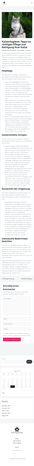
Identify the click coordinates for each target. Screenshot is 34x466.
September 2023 (6, 413)
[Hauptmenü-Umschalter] (32, 3)
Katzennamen (17, 443)
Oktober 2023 (5, 410)
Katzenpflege (21, 50)
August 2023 (5, 415)
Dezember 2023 (6, 408)
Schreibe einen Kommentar (9, 50)
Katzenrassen (17, 441)
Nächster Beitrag (27, 278)
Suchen (4, 358)
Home (17, 438)
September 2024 (6, 405)
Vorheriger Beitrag (7, 278)
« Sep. (3, 393)
